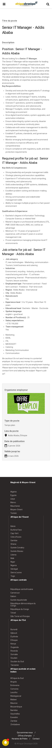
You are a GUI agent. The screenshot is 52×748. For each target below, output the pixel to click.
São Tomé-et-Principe (20, 616)
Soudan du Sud (17, 661)
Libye (12, 499)
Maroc (13, 502)
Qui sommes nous (25, 732)
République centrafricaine (21, 589)
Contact (36, 739)
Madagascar (15, 696)
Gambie (14, 540)
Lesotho (13, 692)
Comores (14, 689)
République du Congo (19, 609)
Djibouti (14, 633)
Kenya (13, 644)
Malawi (13, 699)
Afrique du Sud (17, 678)
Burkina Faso (16, 530)
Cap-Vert (14, 533)
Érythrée (14, 636)
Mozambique (16, 707)
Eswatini (14, 717)
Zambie (13, 721)
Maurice (13, 703)
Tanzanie (15, 665)
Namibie (14, 710)
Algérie (13, 492)
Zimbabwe (15, 724)
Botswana (14, 685)
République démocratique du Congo (23, 604)
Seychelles (15, 714)
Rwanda (14, 651)
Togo (13, 576)
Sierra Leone (16, 572)
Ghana (13, 544)
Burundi (14, 629)
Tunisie (13, 513)
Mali (12, 558)
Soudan (14, 658)
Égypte (13, 495)
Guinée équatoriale (18, 600)
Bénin (13, 526)
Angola (13, 682)
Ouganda (15, 647)
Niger (13, 562)
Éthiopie (14, 640)
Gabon (13, 596)
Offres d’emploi (25, 736)
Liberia (13, 555)
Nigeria (14, 565)
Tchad (13, 613)
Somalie (14, 654)
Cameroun (15, 593)
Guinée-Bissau (17, 551)
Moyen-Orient (16, 509)
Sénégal (14, 569)
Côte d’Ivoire (16, 537)
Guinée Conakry (17, 547)
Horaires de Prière (19, 739)
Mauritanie (15, 506)
